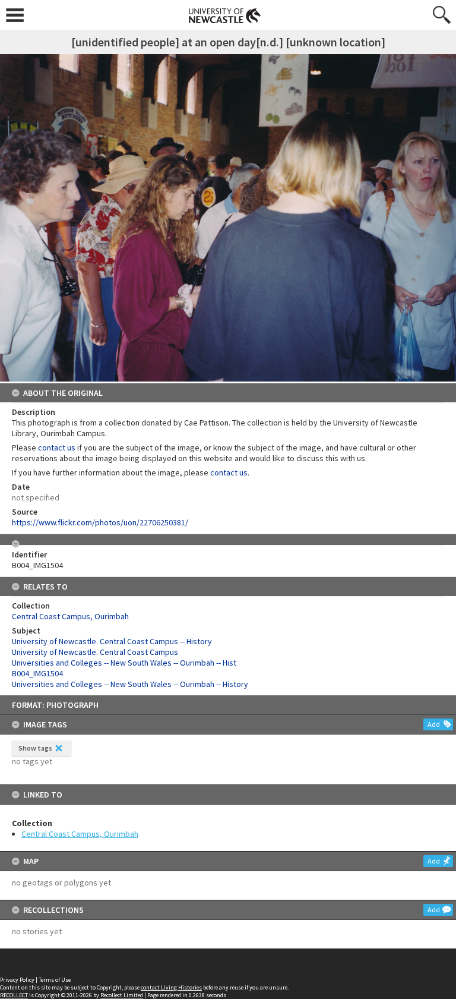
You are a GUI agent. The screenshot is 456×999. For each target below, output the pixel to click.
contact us (56, 447)
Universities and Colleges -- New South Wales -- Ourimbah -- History (130, 684)
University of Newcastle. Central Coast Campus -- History (112, 641)
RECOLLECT (14, 995)
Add (434, 724)
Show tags (35, 747)
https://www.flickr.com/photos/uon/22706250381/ (100, 522)
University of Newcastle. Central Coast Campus (95, 652)
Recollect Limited (121, 995)
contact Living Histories (171, 987)
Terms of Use (55, 980)
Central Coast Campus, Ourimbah (79, 833)
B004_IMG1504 (37, 673)
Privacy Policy (17, 980)
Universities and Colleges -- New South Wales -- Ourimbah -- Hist (124, 662)
